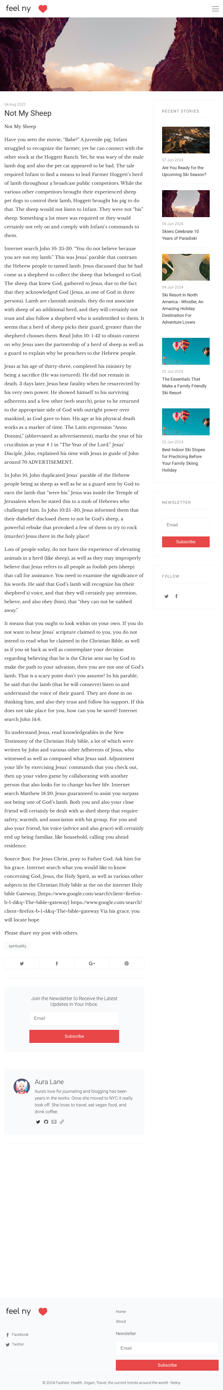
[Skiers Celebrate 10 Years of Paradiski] (186, 203)
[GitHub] (46, 1121)
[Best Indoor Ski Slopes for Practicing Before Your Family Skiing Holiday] (186, 421)
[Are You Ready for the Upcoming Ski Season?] (186, 140)
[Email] (54, 1121)
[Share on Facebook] (56, 963)
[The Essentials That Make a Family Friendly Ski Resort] (186, 351)
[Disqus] (74, 1220)
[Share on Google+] (92, 963)
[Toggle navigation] (215, 10)
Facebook (20, 1334)
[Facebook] (176, 596)
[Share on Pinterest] (126, 963)
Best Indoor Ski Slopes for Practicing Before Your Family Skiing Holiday (183, 460)
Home (121, 1311)
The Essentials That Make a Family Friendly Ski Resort (184, 386)
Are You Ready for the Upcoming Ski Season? (184, 171)
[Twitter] (38, 1121)
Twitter (17, 1344)
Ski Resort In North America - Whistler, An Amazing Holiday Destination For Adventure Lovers (182, 308)
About (121, 1321)
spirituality (17, 946)
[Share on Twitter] (22, 963)
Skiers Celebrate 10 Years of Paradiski (180, 235)
